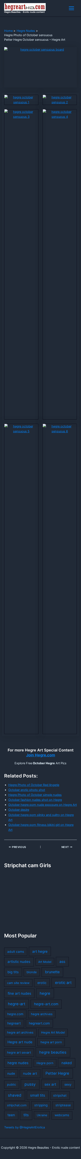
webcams (62, 1115)
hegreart (14, 1023)
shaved (14, 1095)
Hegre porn (45, 1063)
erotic (42, 983)
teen (11, 1115)
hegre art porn (51, 1042)
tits (26, 1115)
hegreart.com (39, 1023)
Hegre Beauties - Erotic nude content (24, 12)
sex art (50, 1084)
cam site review (18, 983)
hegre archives (42, 1014)
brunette (52, 972)
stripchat (60, 1095)
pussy (30, 1084)
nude (11, 1074)
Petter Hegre (57, 1073)
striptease (63, 1105)
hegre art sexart (19, 1052)
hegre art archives (20, 1032)
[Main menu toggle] (71, 8)
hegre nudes (17, 1063)
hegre (45, 993)
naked (66, 1063)
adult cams (15, 952)
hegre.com (15, 1014)
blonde (32, 972)
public (11, 1084)
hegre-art (16, 1004)
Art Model (44, 961)
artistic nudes (18, 962)
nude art (30, 1073)
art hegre (40, 951)
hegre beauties (52, 1052)
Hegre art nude (19, 1042)
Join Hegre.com (40, 755)
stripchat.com (17, 1105)
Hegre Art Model (53, 1032)
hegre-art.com (46, 1004)
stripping (41, 1105)
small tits (37, 1095)
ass (62, 961)
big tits (13, 972)
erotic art (63, 982)
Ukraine (42, 1115)
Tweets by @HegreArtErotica (24, 1127)
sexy (67, 1084)
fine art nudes (19, 993)
